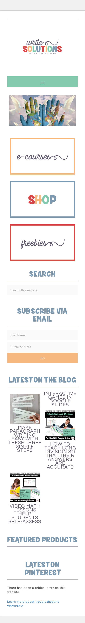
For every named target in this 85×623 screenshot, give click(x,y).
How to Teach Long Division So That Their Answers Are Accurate (60, 455)
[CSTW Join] (42, 175)
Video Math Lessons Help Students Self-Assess (24, 514)
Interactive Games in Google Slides (60, 399)
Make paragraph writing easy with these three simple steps (25, 439)
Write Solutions (42, 46)
